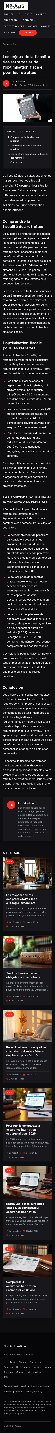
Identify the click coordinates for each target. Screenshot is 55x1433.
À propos (9, 32)
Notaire (33, 26)
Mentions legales (36, 1372)
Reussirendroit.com (40, 1386)
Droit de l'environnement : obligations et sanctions (23, 975)
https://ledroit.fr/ (34, 1391)
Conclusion (16, 162)
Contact (28, 32)
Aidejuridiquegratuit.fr (14, 1391)
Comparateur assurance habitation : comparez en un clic (21, 1286)
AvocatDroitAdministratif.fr (16, 1386)
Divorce (40, 14)
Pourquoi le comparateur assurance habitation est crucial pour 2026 (23, 1129)
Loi (20, 14)
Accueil (9, 14)
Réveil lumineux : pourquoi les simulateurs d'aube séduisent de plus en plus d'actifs (26, 1051)
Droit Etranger (14, 26)
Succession (12, 20)
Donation (29, 20)
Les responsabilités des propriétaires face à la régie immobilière (21, 899)
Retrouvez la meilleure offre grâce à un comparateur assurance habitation (25, 1208)
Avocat (46, 26)
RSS (6, 1377)
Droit (28, 14)
